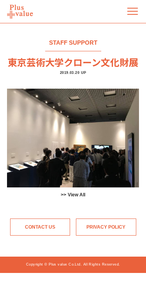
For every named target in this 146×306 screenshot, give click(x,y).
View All (76, 195)
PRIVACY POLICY (105, 227)
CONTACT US (40, 227)
